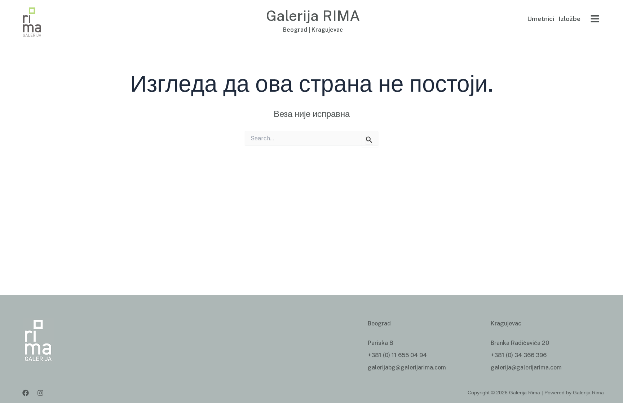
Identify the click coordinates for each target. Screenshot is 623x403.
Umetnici (540, 18)
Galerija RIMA (313, 15)
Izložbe (569, 18)
